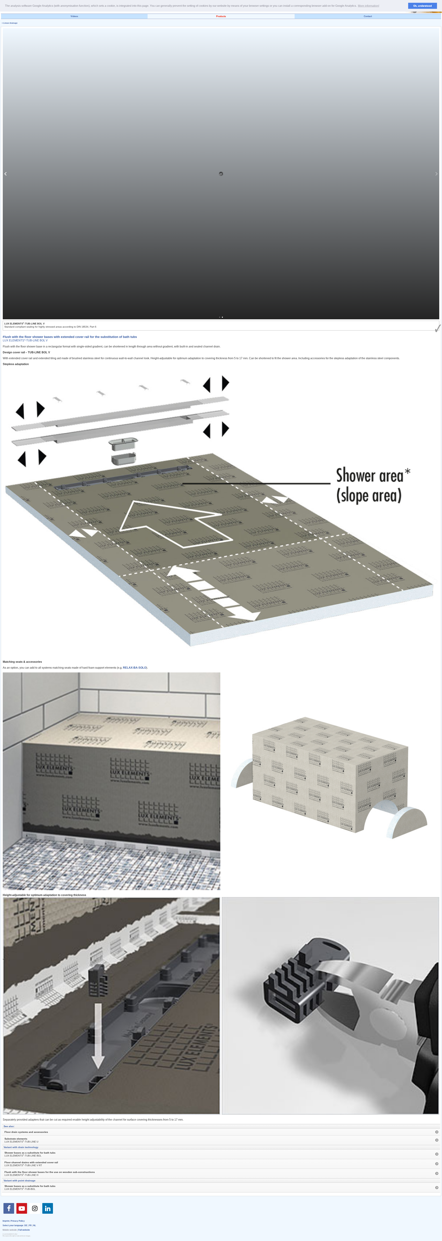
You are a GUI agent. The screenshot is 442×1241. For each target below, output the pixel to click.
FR (30, 1225)
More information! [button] (368, 5)
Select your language (13, 1225)
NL (34, 1225)
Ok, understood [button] (422, 5)
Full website (24, 1230)
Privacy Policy (18, 1221)
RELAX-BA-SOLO (134, 667)
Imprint (6, 1221)
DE (25, 1225)
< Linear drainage (9, 23)
